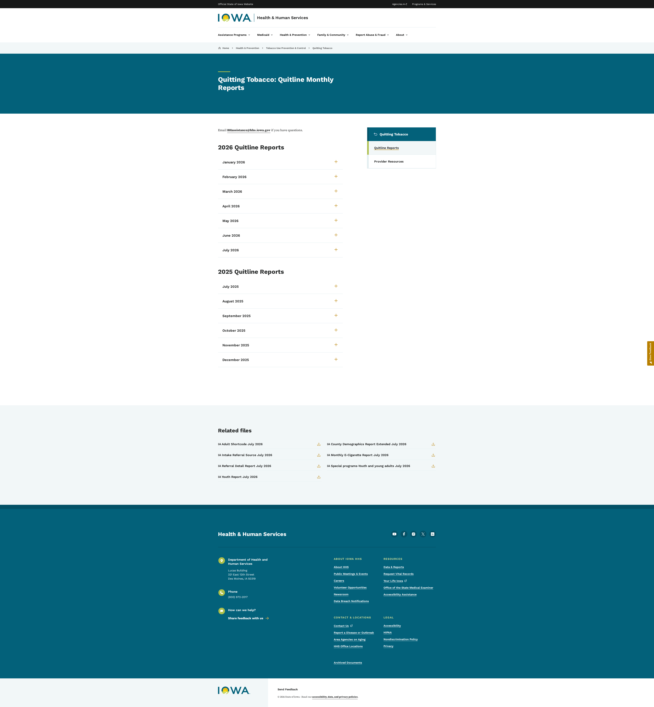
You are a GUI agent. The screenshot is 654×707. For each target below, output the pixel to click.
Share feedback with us (245, 618)
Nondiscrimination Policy (401, 639)
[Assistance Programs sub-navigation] (249, 34)
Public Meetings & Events (351, 573)
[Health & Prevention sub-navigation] (309, 34)
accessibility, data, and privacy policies (335, 696)
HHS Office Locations (348, 646)
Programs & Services (424, 4)
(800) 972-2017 (238, 597)
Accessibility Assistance (400, 594)
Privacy (388, 646)
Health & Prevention (247, 48)
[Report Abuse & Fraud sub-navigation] (388, 34)
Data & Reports (394, 567)
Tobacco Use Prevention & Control (286, 48)
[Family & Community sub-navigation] (347, 34)
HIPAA (388, 632)
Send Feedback (288, 689)
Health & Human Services (282, 17)
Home (225, 48)
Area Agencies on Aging (349, 639)
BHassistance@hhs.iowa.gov (248, 130)
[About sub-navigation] (406, 34)
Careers (339, 580)
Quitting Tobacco (322, 48)
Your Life (393, 580)
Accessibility (392, 625)
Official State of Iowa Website (235, 4)
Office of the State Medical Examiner (408, 587)
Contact (341, 625)
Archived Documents (348, 662)
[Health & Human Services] (235, 18)
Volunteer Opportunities (350, 587)
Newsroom (341, 594)
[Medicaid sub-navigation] (271, 34)
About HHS (341, 567)
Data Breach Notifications (351, 601)
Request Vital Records (399, 573)
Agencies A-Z (399, 4)
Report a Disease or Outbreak (354, 632)
